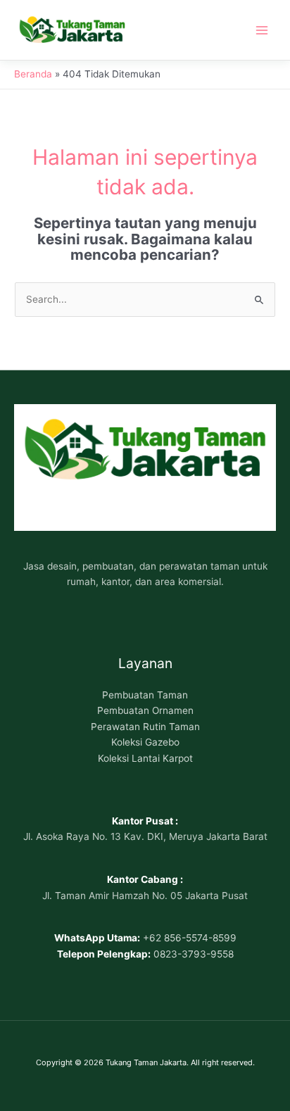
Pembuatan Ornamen (145, 710)
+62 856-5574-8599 (190, 937)
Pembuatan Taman (145, 695)
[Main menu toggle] (262, 29)
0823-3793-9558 (193, 954)
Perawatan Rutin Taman (145, 726)
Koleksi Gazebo (145, 742)
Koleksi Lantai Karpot (145, 758)
